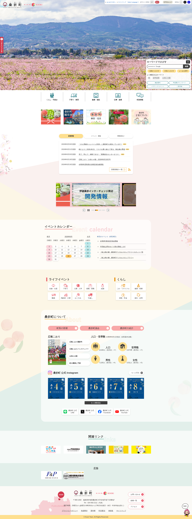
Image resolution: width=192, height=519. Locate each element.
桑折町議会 (93, 328)
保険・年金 (123, 298)
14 (81, 250)
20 (75, 253)
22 (88, 253)
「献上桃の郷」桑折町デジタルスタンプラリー (117, 257)
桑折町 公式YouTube (124, 411)
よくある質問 (183, 71)
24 (55, 256)
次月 (88, 236)
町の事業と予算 (75, 363)
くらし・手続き (52, 100)
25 (62, 256)
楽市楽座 (156, 78)
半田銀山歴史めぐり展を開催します (113, 246)
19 (68, 253)
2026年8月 (68, 236)
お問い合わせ (135, 494)
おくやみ (78, 298)
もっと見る (135, 373)
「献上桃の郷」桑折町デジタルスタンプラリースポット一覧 (121, 252)
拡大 (157, 2)
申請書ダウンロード (179, 82)
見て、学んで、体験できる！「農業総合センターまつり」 (99, 154)
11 (62, 250)
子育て (65, 288)
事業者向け (120, 136)
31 (55, 259)
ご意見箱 (179, 86)
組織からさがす (154, 71)
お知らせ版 (166, 78)
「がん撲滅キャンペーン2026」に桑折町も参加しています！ (100, 144)
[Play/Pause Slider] (88, 210)
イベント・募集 (96, 136)
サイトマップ (122, 2)
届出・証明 (139, 298)
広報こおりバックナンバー (79, 349)
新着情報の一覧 (116, 169)
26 (68, 256)
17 (55, 253)
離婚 (53, 298)
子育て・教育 (74, 100)
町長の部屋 (62, 328)
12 (68, 250)
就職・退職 (90, 288)
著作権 (93, 511)
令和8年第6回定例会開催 (109, 241)
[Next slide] (108, 210)
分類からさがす (169, 71)
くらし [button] (121, 279)
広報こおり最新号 (76, 342)
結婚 (102, 288)
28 (81, 256)
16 (49, 253)
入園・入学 (78, 288)
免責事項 (84, 511)
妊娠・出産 (53, 288)
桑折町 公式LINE (72, 411)
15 (88, 250)
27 (75, 256)
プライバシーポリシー (70, 511)
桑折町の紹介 (126, 328)
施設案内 (157, 82)
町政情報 (140, 100)
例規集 (110, 511)
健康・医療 (139, 288)
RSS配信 (102, 511)
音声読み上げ (168, 2)
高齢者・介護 (65, 298)
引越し (90, 298)
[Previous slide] (84, 210)
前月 (48, 236)
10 (55, 250)
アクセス (134, 506)
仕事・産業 (118, 100)
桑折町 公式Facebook (107, 411)
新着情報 (71, 136)
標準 (152, 2)
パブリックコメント (157, 86)
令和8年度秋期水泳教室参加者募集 (91, 164)
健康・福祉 (96, 100)
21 (81, 253)
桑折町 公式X (90, 411)
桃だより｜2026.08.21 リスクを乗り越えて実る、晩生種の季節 (102, 149)
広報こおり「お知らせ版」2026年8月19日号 (95, 159)
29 (88, 256)
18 (62, 253)
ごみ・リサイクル (123, 288)
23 (49, 256)
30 (49, 259)
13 (75, 250)
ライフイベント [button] (59, 279)
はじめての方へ (111, 2)
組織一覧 (134, 500)
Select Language (132, 2)
